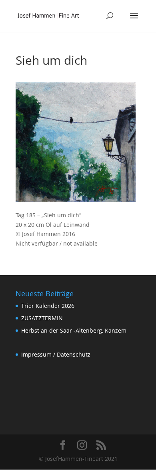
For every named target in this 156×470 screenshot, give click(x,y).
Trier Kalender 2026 (47, 305)
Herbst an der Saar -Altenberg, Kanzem (73, 330)
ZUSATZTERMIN (42, 318)
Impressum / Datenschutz (55, 354)
